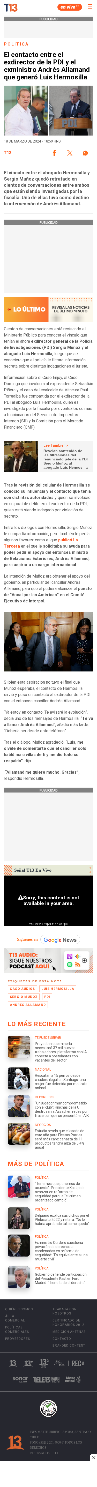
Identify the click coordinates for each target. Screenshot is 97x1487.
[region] (48, 1474)
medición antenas (69, 1332)
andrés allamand (28, 1005)
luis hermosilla (57, 989)
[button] (54, 153)
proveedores (17, 1339)
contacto (62, 1339)
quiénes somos (19, 1309)
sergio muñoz (24, 997)
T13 (7, 153)
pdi (47, 997)
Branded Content (69, 1345)
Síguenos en (27, 939)
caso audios (22, 989)
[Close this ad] (93, 1457)
